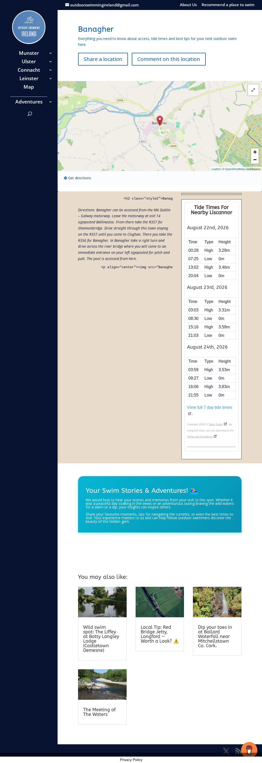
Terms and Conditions (200, 436)
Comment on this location (168, 59)
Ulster (29, 62)
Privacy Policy (131, 760)
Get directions (79, 177)
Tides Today (216, 424)
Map (29, 87)
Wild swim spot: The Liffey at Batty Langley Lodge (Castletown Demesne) (101, 638)
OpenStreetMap (235, 169)
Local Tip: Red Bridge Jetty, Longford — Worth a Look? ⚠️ (160, 634)
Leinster (28, 79)
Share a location (103, 59)
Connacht (29, 70)
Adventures (28, 102)
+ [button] (255, 152)
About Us (188, 5)
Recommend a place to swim (228, 5)
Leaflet (216, 169)
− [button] (255, 159)
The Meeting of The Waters (99, 712)
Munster (29, 53)
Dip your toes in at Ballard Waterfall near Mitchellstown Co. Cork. (215, 636)
